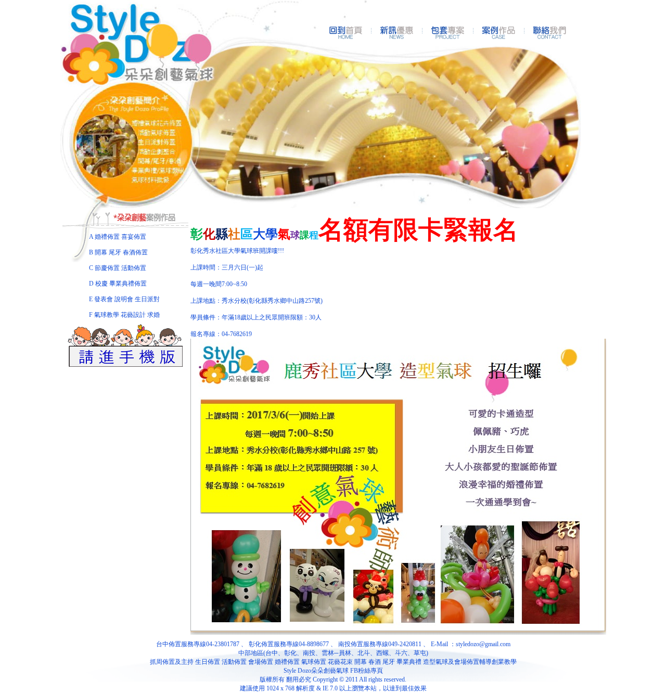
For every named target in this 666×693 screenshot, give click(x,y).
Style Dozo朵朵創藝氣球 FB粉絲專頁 (333, 670)
